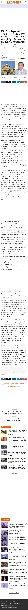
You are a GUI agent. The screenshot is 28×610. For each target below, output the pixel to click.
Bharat (8, 6)
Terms (7, 602)
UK (21, 368)
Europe (9, 29)
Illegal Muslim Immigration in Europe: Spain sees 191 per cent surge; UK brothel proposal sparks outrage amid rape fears (17, 468)
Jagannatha (14, 372)
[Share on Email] (24, 82)
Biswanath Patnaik (9, 368)
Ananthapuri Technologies (12, 607)
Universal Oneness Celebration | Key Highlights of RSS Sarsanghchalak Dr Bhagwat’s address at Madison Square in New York (18, 525)
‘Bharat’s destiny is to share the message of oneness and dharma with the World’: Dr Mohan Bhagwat (17, 537)
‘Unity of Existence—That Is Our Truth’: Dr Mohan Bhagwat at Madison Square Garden (16, 532)
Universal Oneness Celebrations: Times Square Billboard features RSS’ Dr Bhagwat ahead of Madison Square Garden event (18, 579)
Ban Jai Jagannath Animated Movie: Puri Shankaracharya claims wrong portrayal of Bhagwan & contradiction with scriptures (17, 440)
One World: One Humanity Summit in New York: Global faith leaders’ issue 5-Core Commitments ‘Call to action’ (17, 550)
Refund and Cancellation (6, 603)
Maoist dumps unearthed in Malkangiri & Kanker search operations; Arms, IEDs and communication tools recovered (17, 432)
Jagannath (17, 368)
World (14, 6)
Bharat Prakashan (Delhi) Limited (8, 605)
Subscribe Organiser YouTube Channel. (14, 383)
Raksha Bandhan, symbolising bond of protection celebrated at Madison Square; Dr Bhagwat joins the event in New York (17, 557)
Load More (14, 473)
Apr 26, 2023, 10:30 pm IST (9, 59)
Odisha (23, 370)
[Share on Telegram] (19, 82)
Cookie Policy (14, 602)
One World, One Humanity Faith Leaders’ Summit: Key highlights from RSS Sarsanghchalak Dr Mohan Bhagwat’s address (18, 572)
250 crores (4, 372)
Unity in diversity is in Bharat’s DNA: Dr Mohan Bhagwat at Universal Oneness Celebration (18, 543)
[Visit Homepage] (14, 2)
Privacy (2, 602)
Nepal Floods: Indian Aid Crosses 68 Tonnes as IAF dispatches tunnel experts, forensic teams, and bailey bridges (17, 565)
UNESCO (3, 374)
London (9, 372)
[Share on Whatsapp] (14, 82)
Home (2, 6)
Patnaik (3, 370)
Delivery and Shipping (18, 603)
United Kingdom (22, 372)
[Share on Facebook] (3, 82)
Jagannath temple (10, 370)
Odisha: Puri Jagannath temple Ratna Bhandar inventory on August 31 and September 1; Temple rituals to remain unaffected (17, 461)
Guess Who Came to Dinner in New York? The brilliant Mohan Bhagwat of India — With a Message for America (17, 586)
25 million (18, 370)
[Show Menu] (1, 2)
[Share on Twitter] (8, 82)
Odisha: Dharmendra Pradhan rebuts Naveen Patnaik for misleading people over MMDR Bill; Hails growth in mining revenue (17, 453)
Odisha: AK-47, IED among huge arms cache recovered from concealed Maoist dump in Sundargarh (17, 446)
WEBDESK (5, 58)
